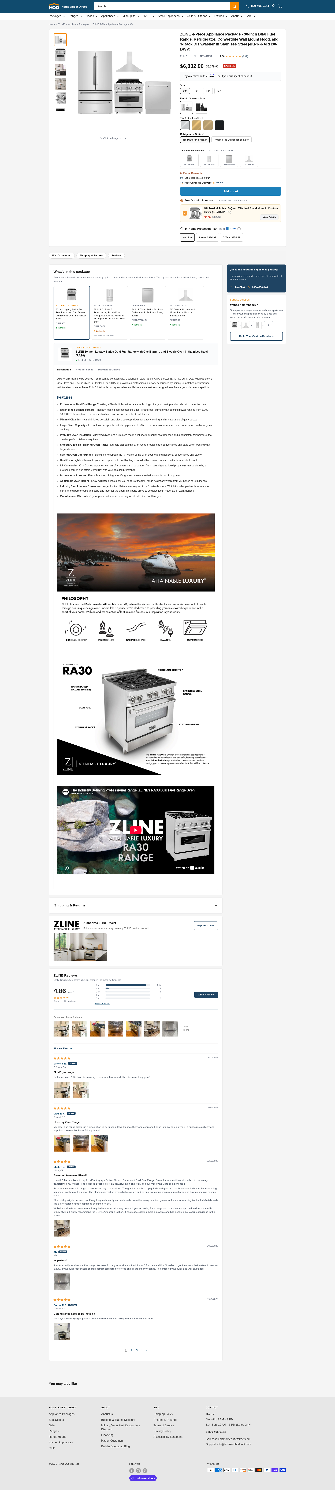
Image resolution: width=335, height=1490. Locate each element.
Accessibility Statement (168, 1436)
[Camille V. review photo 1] (62, 1143)
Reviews (116, 255)
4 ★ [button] (98, 988)
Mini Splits (128, 16)
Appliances (108, 16)
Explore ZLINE (205, 925)
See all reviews (102, 1003)
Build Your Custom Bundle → (256, 336)
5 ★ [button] (98, 985)
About (235, 16)
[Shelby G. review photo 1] (62, 1228)
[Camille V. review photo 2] (80, 1143)
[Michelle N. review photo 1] (62, 1090)
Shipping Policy (163, 1414)
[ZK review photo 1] (62, 1281)
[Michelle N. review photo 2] (80, 1090)
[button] (142, 1350)
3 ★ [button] (98, 992)
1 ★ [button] (98, 998)
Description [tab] (64, 369)
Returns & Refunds (165, 1419)
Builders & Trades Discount (118, 1419)
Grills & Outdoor (197, 16)
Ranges (73, 16)
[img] (62, 1058)
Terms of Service (164, 1425)
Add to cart (230, 191)
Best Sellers (56, 1419)
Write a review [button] (206, 994)
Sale (249, 16)
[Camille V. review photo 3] (99, 1143)
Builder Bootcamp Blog (115, 1446)
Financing (107, 1435)
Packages (55, 16)
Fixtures (219, 16)
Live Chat (239, 287)
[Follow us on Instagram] (138, 1470)
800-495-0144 (260, 287)
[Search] (234, 6)
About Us (107, 1414)
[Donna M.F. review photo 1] (62, 1331)
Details (219, 182)
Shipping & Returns (91, 255)
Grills (52, 1448)
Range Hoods (57, 1436)
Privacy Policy (162, 1431)
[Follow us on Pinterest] (145, 1470)
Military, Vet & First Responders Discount (120, 1427)
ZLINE (61, 24)
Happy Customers (112, 1440)
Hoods (90, 16)
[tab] (85, 369)
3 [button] (137, 1350)
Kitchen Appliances (61, 1442)
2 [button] (131, 1350)
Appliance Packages (78, 24)
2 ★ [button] (98, 995)
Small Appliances (169, 16)
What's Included (61, 255)
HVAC (147, 16)
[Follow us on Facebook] (131, 1470)
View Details (269, 217)
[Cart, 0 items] (282, 6)
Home (52, 24)
